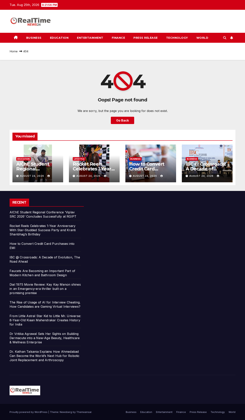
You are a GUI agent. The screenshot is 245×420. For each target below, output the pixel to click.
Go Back (122, 120)
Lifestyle (79, 159)
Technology (177, 37)
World (202, 37)
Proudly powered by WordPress (29, 411)
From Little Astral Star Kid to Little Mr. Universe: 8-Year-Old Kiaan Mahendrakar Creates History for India (45, 320)
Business (34, 37)
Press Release (145, 37)
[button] (224, 38)
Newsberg (66, 411)
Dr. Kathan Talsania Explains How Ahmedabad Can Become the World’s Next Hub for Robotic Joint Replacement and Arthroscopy (45, 356)
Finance (118, 37)
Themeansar (83, 411)
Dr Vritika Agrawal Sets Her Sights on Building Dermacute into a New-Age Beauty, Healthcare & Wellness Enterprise (45, 338)
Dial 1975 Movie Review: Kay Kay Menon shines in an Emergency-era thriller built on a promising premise (45, 289)
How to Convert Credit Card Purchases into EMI (150, 168)
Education (59, 37)
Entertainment (90, 37)
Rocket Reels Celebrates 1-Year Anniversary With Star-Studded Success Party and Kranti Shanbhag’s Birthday (43, 230)
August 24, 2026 (32, 175)
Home (14, 51)
